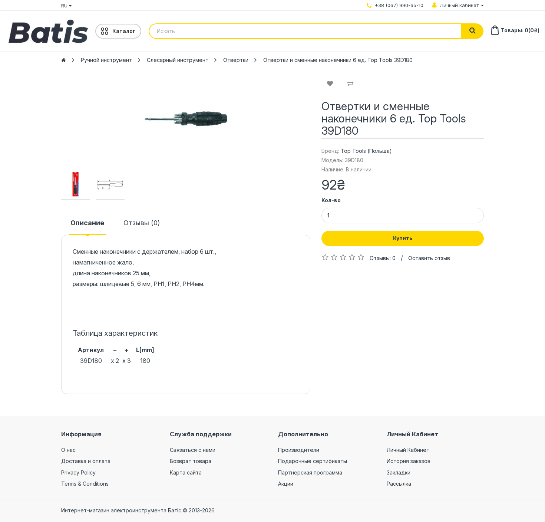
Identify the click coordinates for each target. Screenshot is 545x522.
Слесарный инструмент (177, 60)
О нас (68, 450)
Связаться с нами (192, 450)
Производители (298, 450)
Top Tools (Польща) (366, 151)
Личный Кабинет (408, 450)
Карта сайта (186, 472)
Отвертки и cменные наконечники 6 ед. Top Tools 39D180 (338, 60)
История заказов (408, 461)
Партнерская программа (310, 472)
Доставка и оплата (85, 461)
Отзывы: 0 (383, 258)
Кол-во (331, 200)
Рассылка (399, 483)
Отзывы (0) (141, 223)
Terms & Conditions (85, 483)
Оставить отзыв (429, 258)
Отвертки (235, 60)
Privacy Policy (78, 472)
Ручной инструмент (106, 60)
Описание (87, 223)
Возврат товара (190, 461)
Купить (403, 238)
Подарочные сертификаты (312, 461)
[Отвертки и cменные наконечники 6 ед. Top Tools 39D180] (185, 118)
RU (65, 6)
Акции (285, 483)
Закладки (398, 472)
